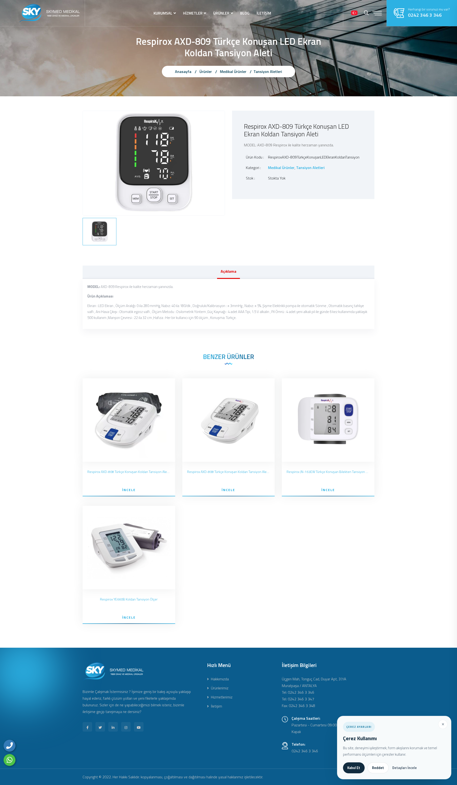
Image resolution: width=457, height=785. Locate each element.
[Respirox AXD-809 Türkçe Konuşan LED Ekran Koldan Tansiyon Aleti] (154, 162)
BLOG (244, 13)
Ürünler (205, 71)
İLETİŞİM (264, 13)
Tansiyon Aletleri (267, 71)
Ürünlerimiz (219, 688)
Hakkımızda (219, 679)
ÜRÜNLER (221, 13)
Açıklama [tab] (228, 271)
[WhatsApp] (9, 760)
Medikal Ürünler (233, 71)
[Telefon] (9, 746)
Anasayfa (183, 71)
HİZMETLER (193, 13)
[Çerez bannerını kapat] (442, 724)
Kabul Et (353, 767)
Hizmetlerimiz (221, 697)
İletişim (216, 706)
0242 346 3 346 (425, 15)
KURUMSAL (163, 13)
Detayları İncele (404, 767)
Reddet (378, 767)
